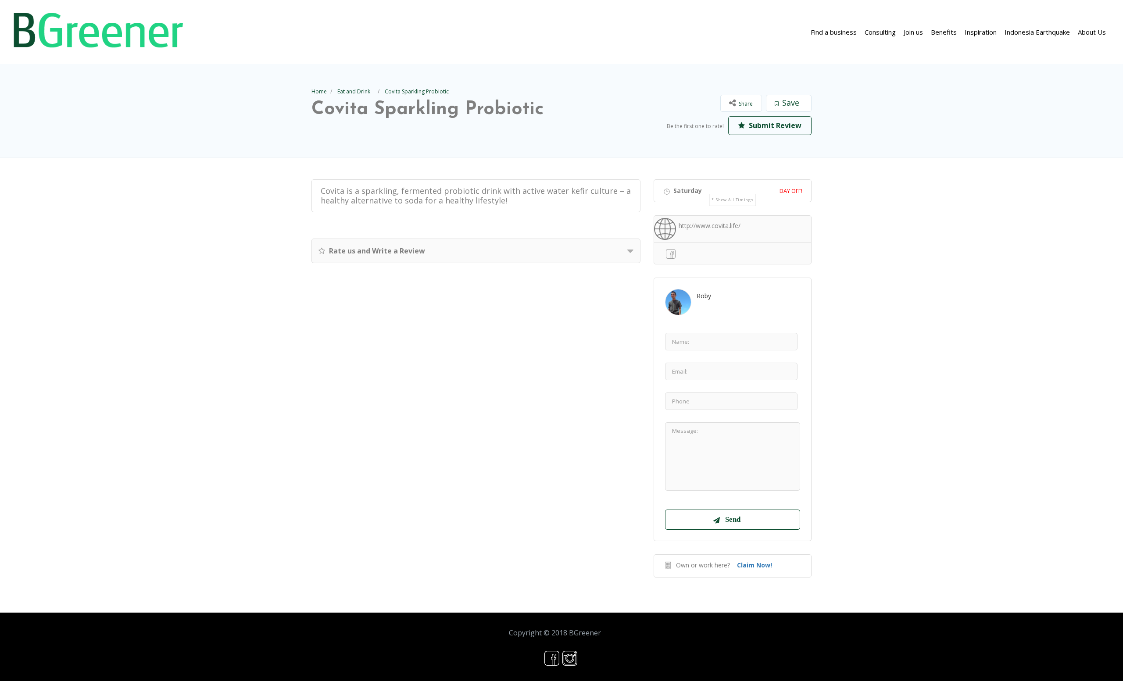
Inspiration (981, 32)
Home (319, 91)
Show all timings (734, 200)
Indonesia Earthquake (1037, 32)
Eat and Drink (353, 91)
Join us (913, 32)
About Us (1092, 32)
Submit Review (774, 125)
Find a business (834, 32)
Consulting (880, 32)
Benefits (944, 32)
